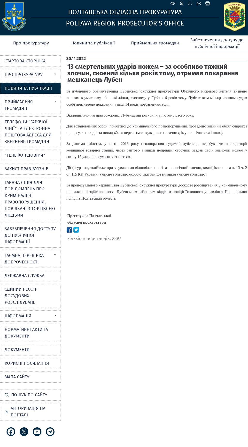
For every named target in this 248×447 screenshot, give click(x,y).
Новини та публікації (93, 43)
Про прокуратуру (31, 43)
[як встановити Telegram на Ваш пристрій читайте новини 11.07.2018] (50, 431)
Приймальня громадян (155, 43)
